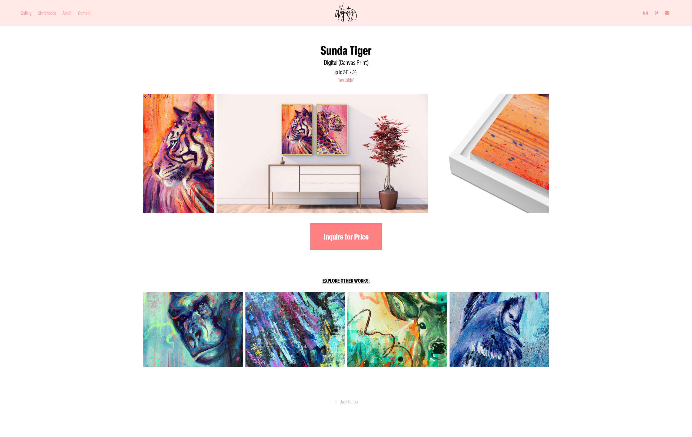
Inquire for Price (346, 236)
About (67, 13)
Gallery (26, 13)
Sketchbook (47, 13)
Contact (84, 13)
